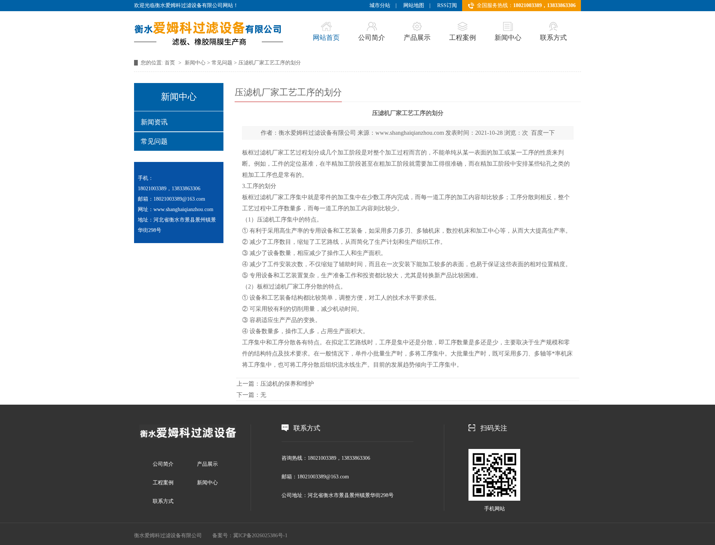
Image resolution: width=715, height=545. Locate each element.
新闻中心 (508, 37)
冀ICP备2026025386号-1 (260, 535)
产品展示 (417, 37)
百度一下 (543, 133)
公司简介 (371, 37)
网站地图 (413, 5)
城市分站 (379, 5)
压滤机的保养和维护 (287, 383)
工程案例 (462, 37)
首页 (171, 63)
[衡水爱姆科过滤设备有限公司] (187, 437)
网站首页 (326, 37)
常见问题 (222, 63)
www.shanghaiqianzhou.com (409, 133)
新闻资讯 (154, 122)
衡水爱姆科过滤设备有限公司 (317, 133)
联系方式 (553, 37)
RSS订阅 (447, 5)
